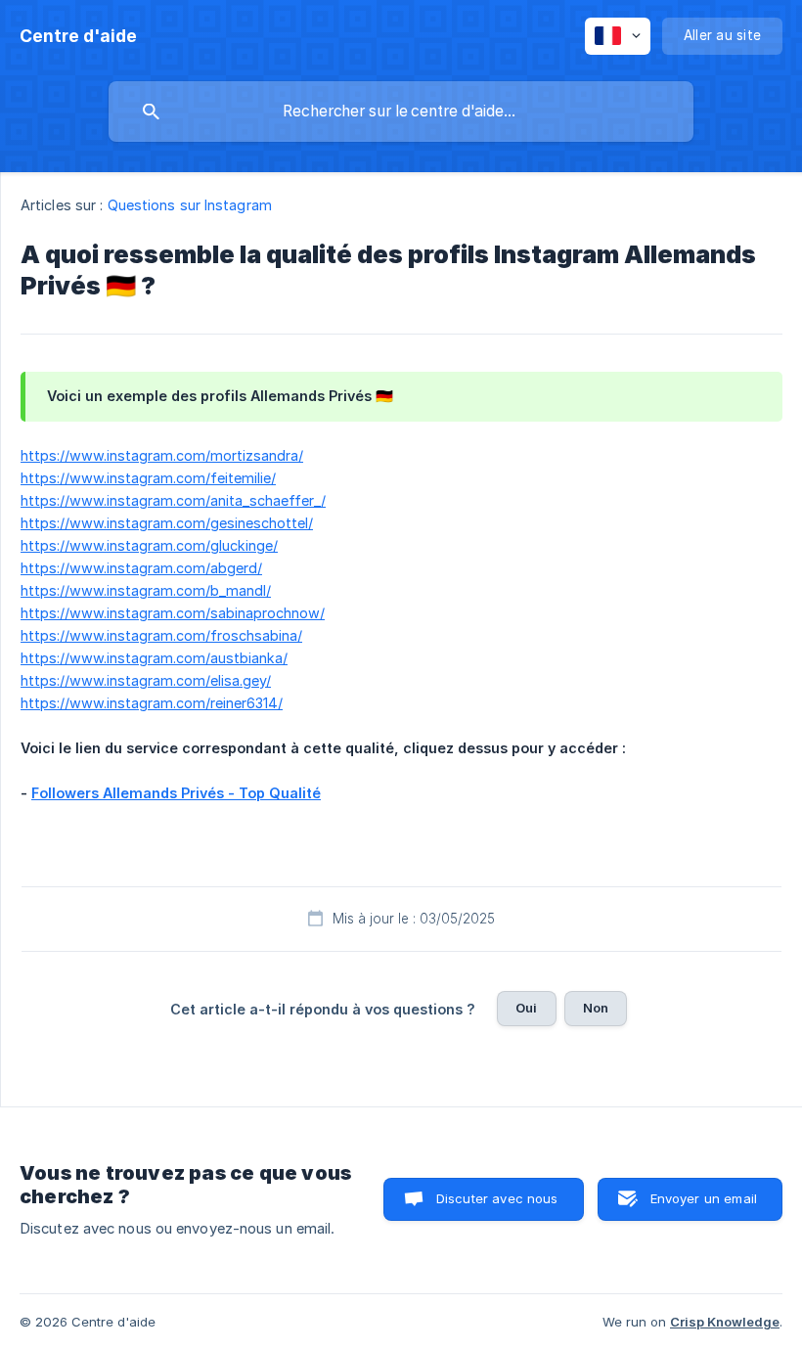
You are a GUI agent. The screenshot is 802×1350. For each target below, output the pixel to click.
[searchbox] (401, 111)
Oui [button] (526, 1007)
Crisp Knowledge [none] (725, 1321)
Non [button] (595, 1007)
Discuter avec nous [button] (497, 1198)
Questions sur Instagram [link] (190, 205)
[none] (78, 36)
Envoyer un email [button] (703, 1198)
